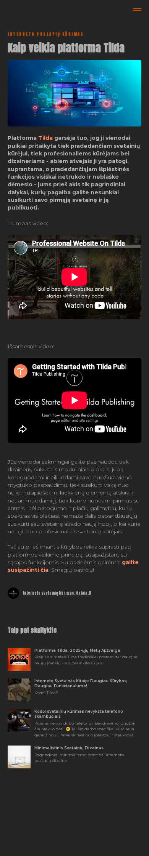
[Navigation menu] (137, 9)
